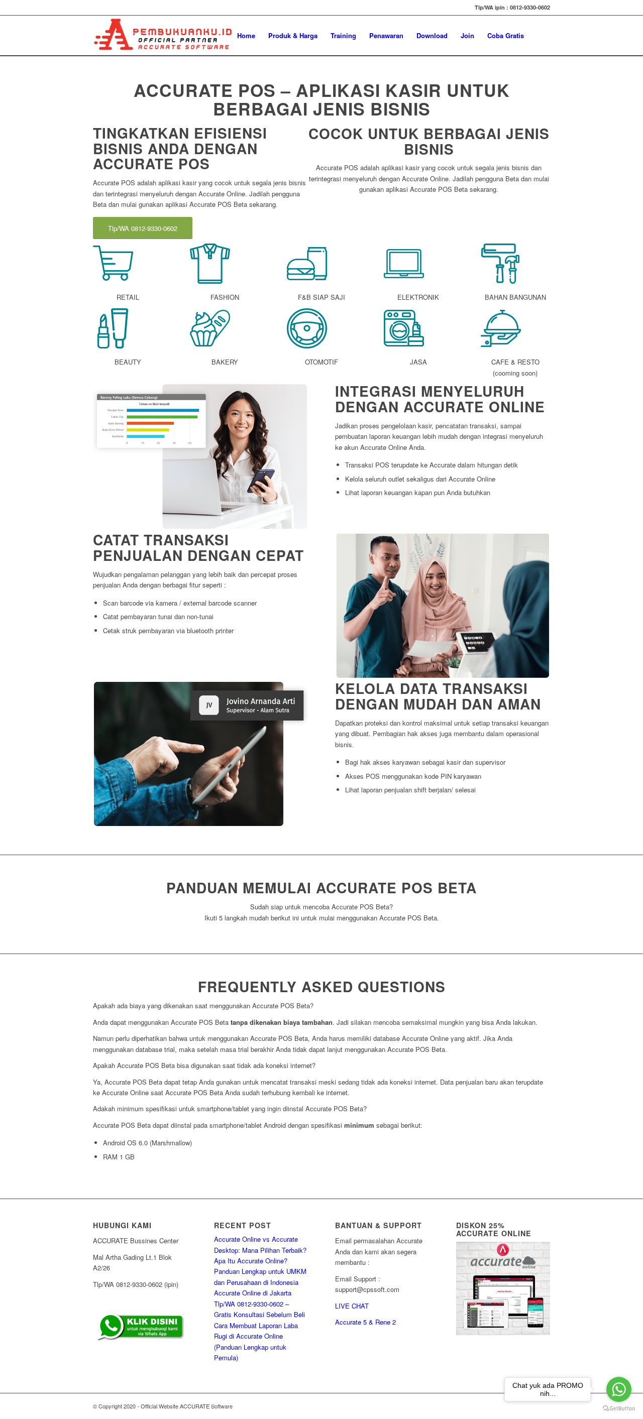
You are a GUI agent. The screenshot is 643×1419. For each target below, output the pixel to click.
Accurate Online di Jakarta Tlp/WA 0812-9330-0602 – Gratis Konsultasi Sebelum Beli (259, 1303)
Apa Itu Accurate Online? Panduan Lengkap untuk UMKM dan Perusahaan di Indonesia (260, 1271)
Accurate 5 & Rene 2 (365, 1322)
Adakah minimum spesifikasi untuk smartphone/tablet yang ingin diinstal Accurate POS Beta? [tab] (230, 1108)
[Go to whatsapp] (618, 1389)
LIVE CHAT (352, 1306)
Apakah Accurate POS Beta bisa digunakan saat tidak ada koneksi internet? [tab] (204, 1065)
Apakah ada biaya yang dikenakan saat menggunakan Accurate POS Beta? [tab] (203, 1005)
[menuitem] (246, 36)
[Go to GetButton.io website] (619, 1408)
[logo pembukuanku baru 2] (163, 36)
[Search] (540, 36)
